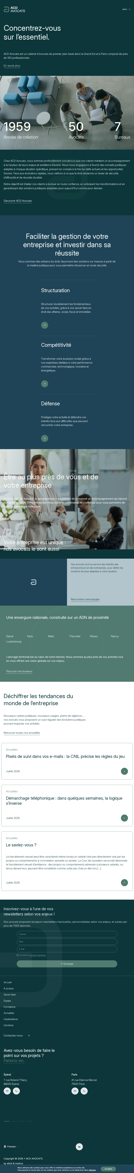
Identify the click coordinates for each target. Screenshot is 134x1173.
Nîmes (94, 636)
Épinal (9, 636)
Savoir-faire (10, 994)
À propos (9, 988)
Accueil (8, 982)
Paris (30, 636)
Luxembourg (13, 641)
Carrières (8, 1025)
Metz (51, 636)
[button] (6, 1121)
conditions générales (38, 955)
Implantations (11, 1019)
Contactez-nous (13, 1035)
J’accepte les (32, 955)
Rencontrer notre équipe (85, 599)
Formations (9, 1007)
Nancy (115, 636)
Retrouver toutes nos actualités (22, 732)
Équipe (7, 1000)
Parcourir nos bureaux (19, 671)
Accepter (108, 1169)
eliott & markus (15, 1163)
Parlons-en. (14, 1060)
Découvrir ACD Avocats (18, 200)
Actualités (9, 1013)
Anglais (11, 1150)
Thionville (74, 636)
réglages (92, 1170)
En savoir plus (12, 65)
